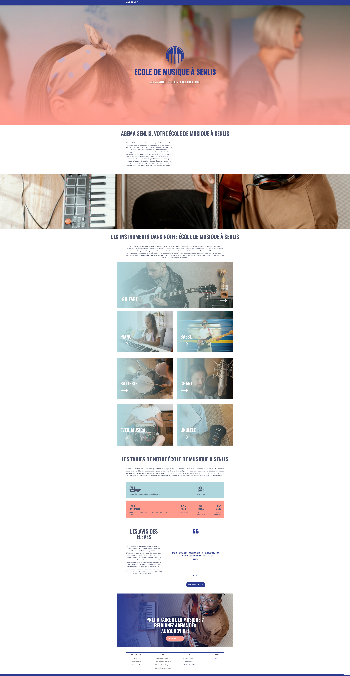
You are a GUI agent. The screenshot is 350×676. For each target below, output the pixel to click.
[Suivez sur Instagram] (215, 658)
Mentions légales (136, 661)
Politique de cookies (136, 665)
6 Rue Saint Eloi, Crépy (162, 658)
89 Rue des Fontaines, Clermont (162, 668)
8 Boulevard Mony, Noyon (162, 665)
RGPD (136, 658)
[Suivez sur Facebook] (212, 658)
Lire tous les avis (195, 585)
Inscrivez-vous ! (175, 638)
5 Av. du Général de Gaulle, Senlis (162, 661)
